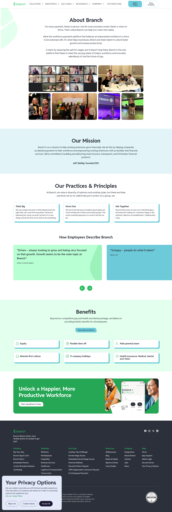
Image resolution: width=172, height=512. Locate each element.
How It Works (151, 4)
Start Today (135, 4)
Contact (127, 459)
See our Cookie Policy (14, 496)
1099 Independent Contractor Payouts (83, 470)
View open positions (86, 330)
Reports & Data (112, 463)
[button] (36, 4)
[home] (19, 4)
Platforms (45, 452)
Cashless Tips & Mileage (78, 452)
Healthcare (45, 466)
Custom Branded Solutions (24, 466)
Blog (107, 455)
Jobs (126, 463)
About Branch (129, 455)
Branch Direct (18, 459)
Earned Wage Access (76, 455)
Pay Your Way (18, 452)
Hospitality (45, 459)
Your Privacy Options (150, 466)
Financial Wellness (75, 463)
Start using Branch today (31, 404)
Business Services (48, 463)
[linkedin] (157, 430)
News (126, 466)
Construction (46, 473)
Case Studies (111, 466)
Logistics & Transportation (51, 470)
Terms (144, 452)
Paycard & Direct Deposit (78, 466)
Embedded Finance (21, 463)
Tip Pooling (17, 470)
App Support (147, 455)
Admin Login (147, 459)
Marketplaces (46, 455)
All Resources (111, 452)
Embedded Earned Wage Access (81, 459)
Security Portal (148, 463)
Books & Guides (112, 459)
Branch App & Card (21, 455)
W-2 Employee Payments (78, 473)
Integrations (114, 4)
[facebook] (145, 430)
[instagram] (149, 430)
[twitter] (153, 430)
